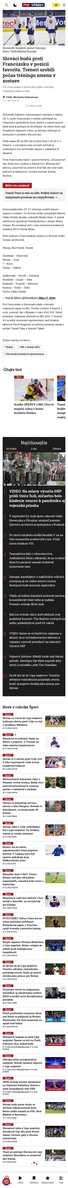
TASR (9, 97)
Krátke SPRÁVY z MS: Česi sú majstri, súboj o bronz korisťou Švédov (34, 408)
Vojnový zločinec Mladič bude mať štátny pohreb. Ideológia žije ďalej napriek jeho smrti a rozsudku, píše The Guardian (36, 660)
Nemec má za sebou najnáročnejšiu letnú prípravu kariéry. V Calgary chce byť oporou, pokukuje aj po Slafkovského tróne (20, 853)
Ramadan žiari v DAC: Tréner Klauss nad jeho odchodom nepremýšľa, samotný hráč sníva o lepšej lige (23, 879)
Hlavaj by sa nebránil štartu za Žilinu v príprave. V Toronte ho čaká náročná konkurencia (21, 742)
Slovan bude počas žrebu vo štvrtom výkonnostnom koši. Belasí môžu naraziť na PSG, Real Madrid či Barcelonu (22, 1109)
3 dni (34, 448)
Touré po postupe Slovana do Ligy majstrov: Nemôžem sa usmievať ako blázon (22, 1155)
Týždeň (56, 448)
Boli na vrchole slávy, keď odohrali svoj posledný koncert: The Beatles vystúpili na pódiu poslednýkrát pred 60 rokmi (37, 619)
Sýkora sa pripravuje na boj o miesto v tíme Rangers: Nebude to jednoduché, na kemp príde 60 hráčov (22, 808)
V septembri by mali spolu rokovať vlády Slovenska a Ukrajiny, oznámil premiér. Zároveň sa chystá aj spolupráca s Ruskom (37, 520)
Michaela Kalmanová (25, 97)
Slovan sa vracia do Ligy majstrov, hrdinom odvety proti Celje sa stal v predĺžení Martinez (23, 721)
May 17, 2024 (47, 298)
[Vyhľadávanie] (7, 5)
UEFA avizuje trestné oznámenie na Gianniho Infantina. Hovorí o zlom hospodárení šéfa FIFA (22, 1085)
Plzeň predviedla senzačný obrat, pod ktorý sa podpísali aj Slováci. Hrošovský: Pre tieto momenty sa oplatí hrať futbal (22, 1018)
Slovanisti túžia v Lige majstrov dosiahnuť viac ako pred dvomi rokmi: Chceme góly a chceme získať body (21, 1133)
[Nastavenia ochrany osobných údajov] (6, 1182)
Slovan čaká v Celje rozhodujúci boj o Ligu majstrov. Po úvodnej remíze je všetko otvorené (21, 830)
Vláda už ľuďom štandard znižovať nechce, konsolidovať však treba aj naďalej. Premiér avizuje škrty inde (37, 600)
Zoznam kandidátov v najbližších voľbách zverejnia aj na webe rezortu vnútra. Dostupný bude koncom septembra (36, 581)
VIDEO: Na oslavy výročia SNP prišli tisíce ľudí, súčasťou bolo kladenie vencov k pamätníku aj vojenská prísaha (37, 498)
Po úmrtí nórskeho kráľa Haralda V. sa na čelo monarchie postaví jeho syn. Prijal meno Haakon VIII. (36, 539)
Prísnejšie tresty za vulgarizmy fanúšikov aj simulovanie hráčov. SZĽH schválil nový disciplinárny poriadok (23, 994)
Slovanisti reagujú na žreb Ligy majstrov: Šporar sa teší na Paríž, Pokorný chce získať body (22, 1040)
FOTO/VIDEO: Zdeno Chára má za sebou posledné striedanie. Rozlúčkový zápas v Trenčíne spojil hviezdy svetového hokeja (22, 923)
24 (56, 5)
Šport (19, 377)
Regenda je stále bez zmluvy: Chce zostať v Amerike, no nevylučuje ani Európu (23, 901)
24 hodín (11, 448)
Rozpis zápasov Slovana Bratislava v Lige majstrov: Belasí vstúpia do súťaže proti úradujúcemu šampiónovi (23, 947)
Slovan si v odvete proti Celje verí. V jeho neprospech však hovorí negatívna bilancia (23, 762)
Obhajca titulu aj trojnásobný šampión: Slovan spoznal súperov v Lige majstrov (22, 1063)
